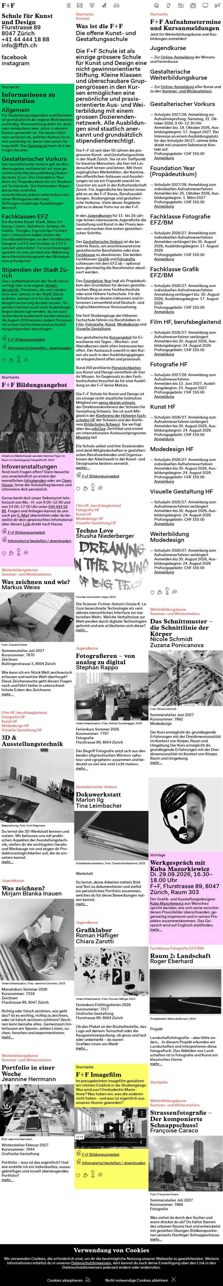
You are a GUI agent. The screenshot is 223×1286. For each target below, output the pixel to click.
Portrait (82, 19)
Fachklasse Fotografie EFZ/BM (177, 949)
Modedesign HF (89, 519)
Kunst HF (84, 515)
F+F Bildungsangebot (100, 477)
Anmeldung (164, 158)
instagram (16, 64)
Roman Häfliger (97, 936)
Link (26, 524)
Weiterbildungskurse (20, 570)
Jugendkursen (99, 216)
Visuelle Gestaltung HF (96, 523)
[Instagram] (180, 5)
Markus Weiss (21, 588)
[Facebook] (156, 5)
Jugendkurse (87, 649)
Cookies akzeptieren (65, 1281)
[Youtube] (193, 5)
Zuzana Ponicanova (177, 646)
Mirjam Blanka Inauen (32, 894)
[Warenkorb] (217, 5)
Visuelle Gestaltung (93, 329)
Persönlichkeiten (126, 368)
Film (79, 325)
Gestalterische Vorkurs (103, 242)
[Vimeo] (205, 5)
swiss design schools (116, 403)
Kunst (110, 325)
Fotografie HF (88, 510)
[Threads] (168, 5)
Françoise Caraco (174, 1131)
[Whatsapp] (100, 485)
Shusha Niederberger (105, 536)
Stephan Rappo (97, 668)
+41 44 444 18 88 (25, 40)
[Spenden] (91, 5)
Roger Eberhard (171, 962)
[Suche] (116, 5)
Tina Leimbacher (99, 806)
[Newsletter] (104, 5)
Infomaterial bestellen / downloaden (39, 348)
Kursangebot (120, 338)
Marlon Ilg (90, 800)
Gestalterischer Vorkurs (96, 787)
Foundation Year (97, 281)
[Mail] (79, 5)
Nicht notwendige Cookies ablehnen (136, 1281)
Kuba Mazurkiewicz (167, 904)
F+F (8, 5)
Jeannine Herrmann (29, 1080)
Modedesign (128, 325)
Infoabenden (35, 481)
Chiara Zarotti (95, 942)
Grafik (103, 259)
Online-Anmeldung (177, 58)
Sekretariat (38, 146)
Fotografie (126, 259)
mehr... (82, 630)
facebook (14, 58)
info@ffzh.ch (19, 46)
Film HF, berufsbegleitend (98, 506)
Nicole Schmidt (171, 640)
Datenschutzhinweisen (91, 1263)
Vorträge (157, 855)
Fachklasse (85, 255)
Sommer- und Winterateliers (187, 91)
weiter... (83, 468)
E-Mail (23, 516)
